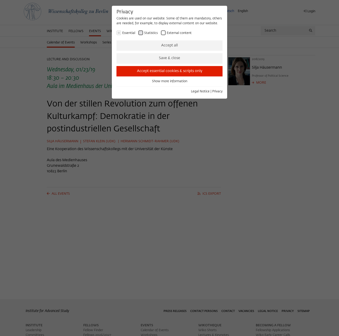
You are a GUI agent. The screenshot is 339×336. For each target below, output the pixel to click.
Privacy (217, 91)
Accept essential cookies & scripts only (169, 71)
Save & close (169, 58)
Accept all (169, 45)
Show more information (169, 81)
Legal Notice (200, 91)
